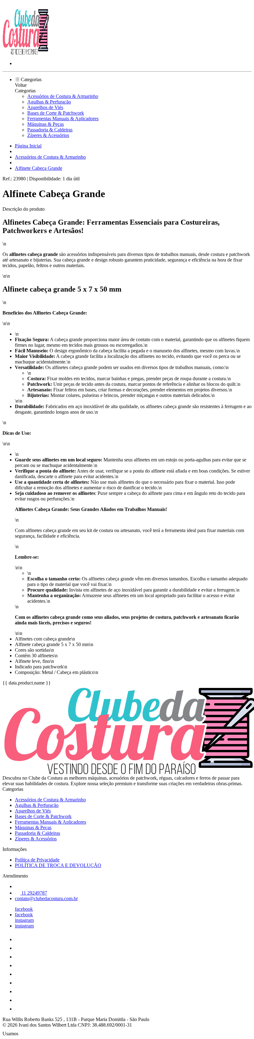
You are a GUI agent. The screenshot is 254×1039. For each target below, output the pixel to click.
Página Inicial (28, 145)
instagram (24, 920)
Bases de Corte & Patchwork (55, 113)
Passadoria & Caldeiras (49, 129)
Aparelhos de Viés (45, 107)
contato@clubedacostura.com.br (46, 898)
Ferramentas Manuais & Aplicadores (63, 118)
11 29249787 (33, 893)
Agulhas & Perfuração (49, 101)
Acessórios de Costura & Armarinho (62, 96)
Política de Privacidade (37, 859)
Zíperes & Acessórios (48, 135)
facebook (24, 909)
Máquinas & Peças (45, 124)
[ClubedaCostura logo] (25, 52)
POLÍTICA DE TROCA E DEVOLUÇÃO (58, 865)
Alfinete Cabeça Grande (38, 168)
